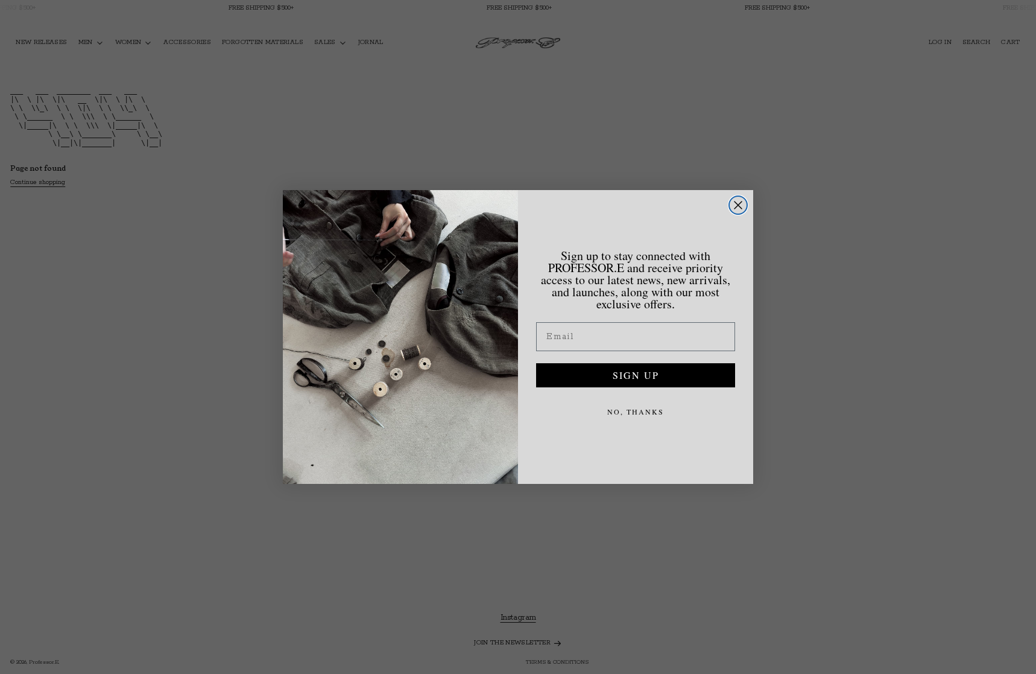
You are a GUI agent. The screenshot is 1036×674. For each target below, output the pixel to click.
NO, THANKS (635, 411)
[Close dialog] (738, 205)
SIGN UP (636, 375)
